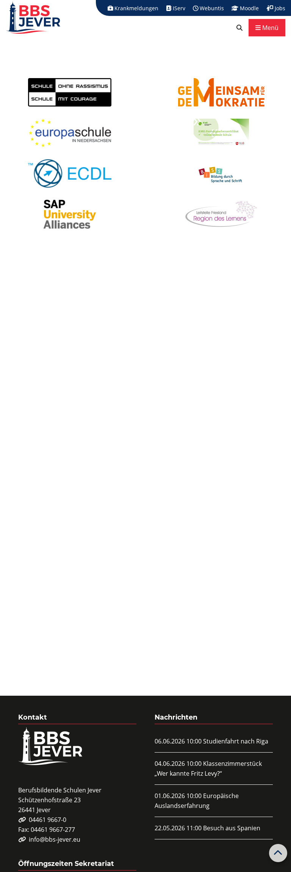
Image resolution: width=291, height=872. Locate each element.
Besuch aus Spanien (231, 828)
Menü (269, 28)
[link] (239, 28)
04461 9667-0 (47, 820)
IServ (178, 8)
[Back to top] (278, 853)
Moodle (248, 8)
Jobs (279, 8)
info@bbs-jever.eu (54, 839)
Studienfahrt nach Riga (235, 741)
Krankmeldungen (135, 8)
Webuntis (211, 8)
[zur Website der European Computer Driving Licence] (69, 173)
